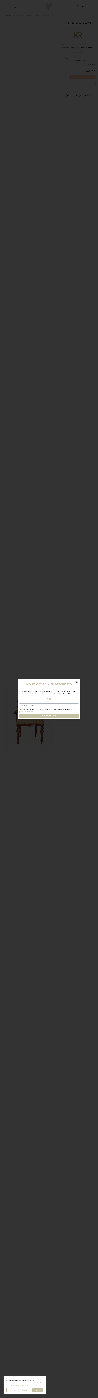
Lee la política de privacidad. (19, 1385)
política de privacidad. (27, 712)
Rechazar (25, 1390)
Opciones (12, 1390)
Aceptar (37, 1390)
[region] (25, 1385)
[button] (77, 682)
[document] (49, 699)
